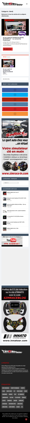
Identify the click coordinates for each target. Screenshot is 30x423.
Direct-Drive (9, 391)
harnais (10, 394)
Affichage (13, 42)
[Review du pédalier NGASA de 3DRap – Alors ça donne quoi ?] (4, 205)
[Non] (28, 417)
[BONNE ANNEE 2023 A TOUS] (4, 229)
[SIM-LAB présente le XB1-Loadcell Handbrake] (4, 211)
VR (21, 406)
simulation (4, 406)
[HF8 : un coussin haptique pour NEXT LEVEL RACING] (4, 223)
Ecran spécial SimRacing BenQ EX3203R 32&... (8, 71)
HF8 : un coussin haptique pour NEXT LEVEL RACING (15, 223)
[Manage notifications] (26, 419)
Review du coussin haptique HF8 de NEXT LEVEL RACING (16, 199)
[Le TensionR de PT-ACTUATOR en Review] (4, 217)
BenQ (17, 42)
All (15, 42)
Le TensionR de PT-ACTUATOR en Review (15, 216)
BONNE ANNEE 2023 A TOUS (12, 228)
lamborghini (5, 397)
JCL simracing (21, 394)
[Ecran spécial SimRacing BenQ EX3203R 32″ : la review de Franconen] (15, 27)
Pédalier (24, 397)
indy (15, 394)
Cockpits (22, 388)
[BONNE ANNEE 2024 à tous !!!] (4, 193)
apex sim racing (5, 388)
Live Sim (11, 397)
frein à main (19, 391)
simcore (15, 400)
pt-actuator (17, 397)
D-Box (3, 391)
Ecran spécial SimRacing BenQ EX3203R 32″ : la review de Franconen (13, 39)
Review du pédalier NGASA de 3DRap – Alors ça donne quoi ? (16, 205)
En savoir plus (7, 49)
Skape (5, 42)
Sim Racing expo (12, 403)
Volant (18, 406)
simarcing (9, 400)
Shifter (3, 400)
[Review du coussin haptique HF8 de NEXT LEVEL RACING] (4, 199)
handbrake (4, 394)
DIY (14, 391)
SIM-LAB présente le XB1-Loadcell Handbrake (16, 210)
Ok (15, 420)
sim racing (4, 403)
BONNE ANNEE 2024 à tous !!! (13, 192)
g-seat (25, 391)
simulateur (20, 403)
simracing (21, 400)
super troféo (12, 406)
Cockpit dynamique (15, 388)
